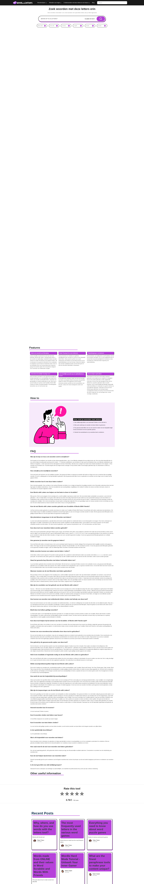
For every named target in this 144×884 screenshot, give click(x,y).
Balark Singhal (68, 870)
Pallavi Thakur (40, 840)
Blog (93, 2)
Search (101, 18)
